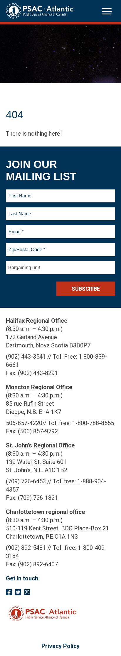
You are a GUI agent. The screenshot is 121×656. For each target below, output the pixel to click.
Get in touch (22, 578)
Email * (15, 228)
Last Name (19, 210)
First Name (19, 192)
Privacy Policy (60, 646)
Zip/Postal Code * (26, 246)
